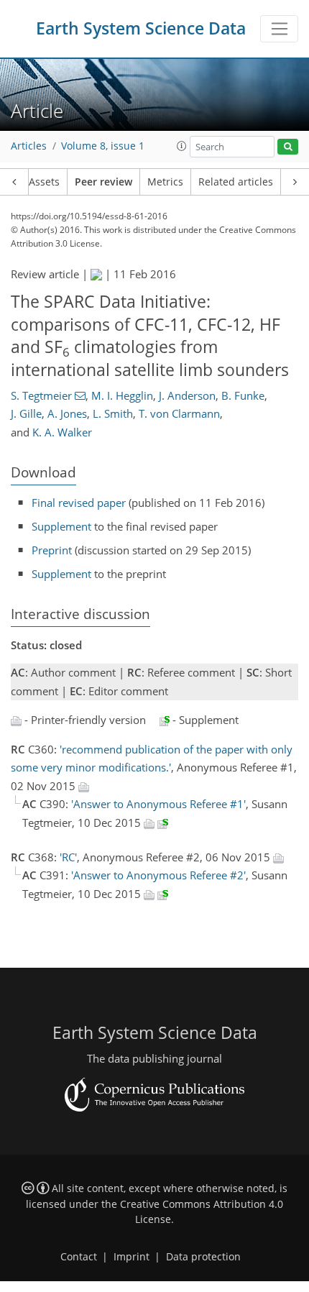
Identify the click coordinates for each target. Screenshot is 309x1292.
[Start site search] (287, 147)
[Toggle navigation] (279, 28)
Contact (78, 1256)
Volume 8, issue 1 (102, 145)
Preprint (52, 550)
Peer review (103, 181)
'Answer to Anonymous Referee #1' (158, 804)
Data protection (203, 1256)
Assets (44, 181)
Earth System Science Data (141, 28)
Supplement (61, 526)
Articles (29, 145)
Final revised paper (79, 502)
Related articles (235, 181)
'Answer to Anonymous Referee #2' (158, 875)
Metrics (165, 181)
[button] (182, 145)
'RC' (68, 857)
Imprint (131, 1256)
